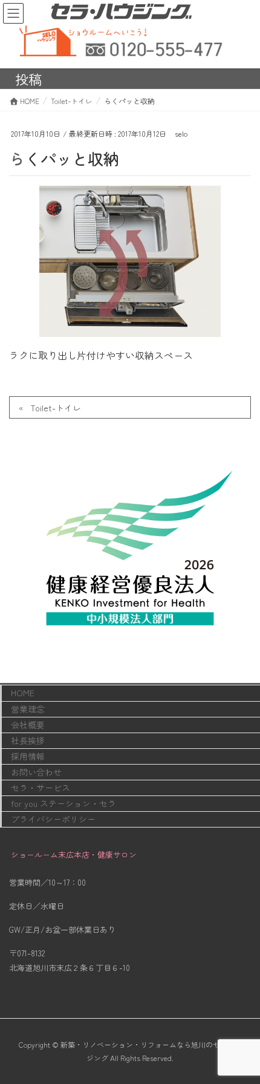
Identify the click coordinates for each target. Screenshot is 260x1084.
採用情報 (28, 756)
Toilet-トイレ (55, 408)
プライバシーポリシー (53, 819)
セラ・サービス (40, 788)
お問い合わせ (36, 772)
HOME (22, 693)
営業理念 (28, 709)
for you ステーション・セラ (63, 803)
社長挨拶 (28, 740)
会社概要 (28, 725)
